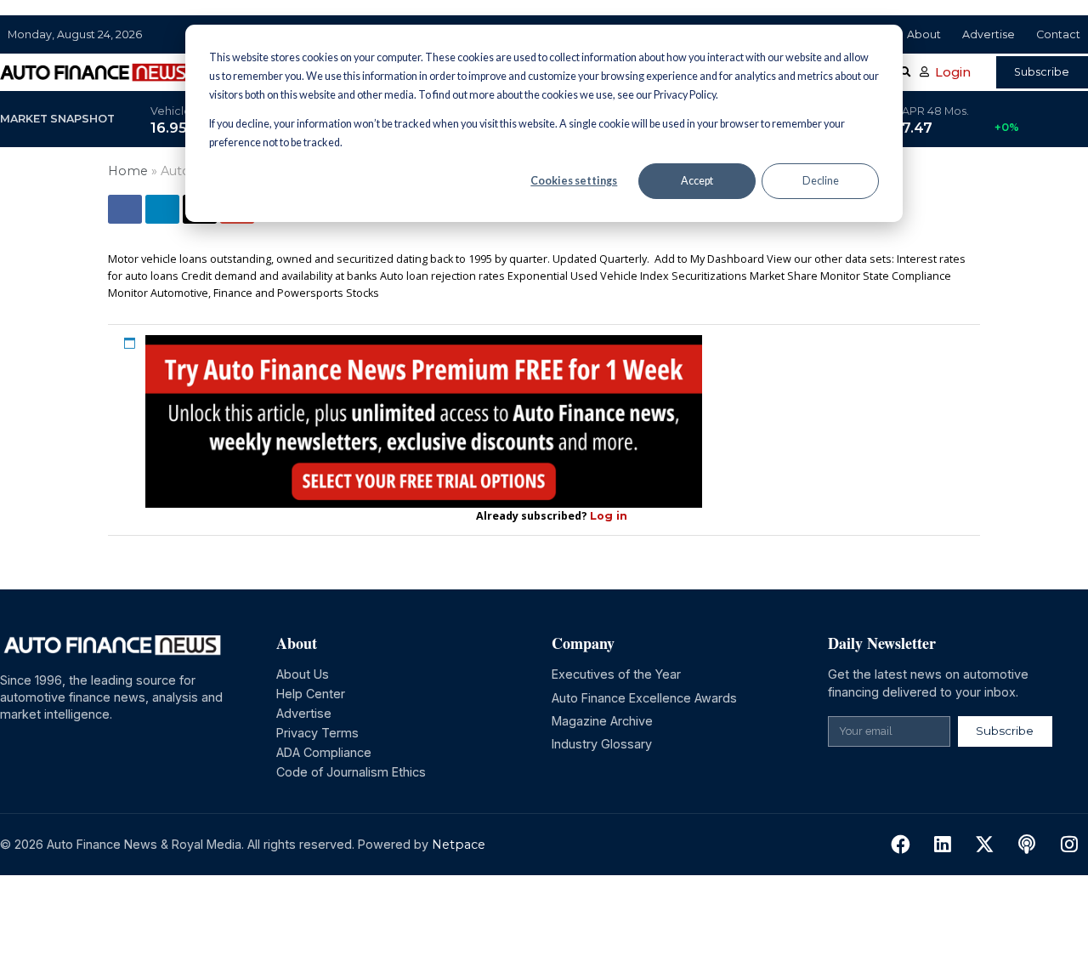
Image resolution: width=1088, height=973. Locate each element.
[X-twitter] (985, 845)
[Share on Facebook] (125, 209)
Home (128, 171)
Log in (608, 515)
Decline (820, 180)
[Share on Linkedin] (162, 209)
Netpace (458, 844)
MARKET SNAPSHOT (57, 118)
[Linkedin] (943, 845)
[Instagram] (1069, 845)
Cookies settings (573, 180)
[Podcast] (1027, 845)
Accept (697, 180)
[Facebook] (900, 845)
